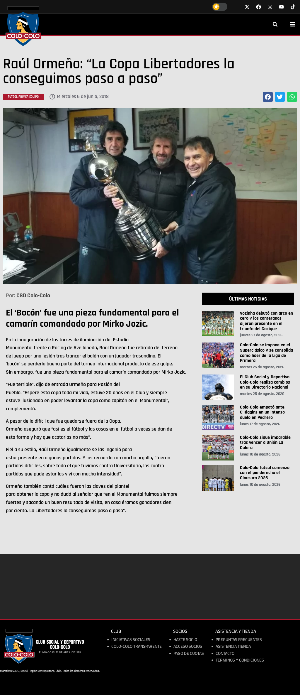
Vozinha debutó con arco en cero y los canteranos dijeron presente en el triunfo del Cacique (266, 321)
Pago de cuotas (188, 653)
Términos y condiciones (240, 660)
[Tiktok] (292, 6)
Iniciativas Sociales (130, 639)
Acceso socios (187, 646)
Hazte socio (185, 639)
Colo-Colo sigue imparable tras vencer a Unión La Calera (265, 442)
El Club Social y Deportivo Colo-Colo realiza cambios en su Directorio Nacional (265, 382)
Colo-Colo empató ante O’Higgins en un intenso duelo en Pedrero (262, 412)
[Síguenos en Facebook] (258, 6)
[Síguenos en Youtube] (281, 6)
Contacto (225, 653)
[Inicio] (23, 26)
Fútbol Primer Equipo (23, 97)
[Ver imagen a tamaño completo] (150, 196)
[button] (275, 24)
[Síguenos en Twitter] (247, 6)
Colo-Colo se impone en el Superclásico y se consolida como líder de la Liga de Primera (266, 353)
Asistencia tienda (233, 646)
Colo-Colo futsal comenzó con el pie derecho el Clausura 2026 (264, 473)
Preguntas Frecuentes (239, 639)
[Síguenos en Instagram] (269, 6)
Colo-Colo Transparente (136, 646)
